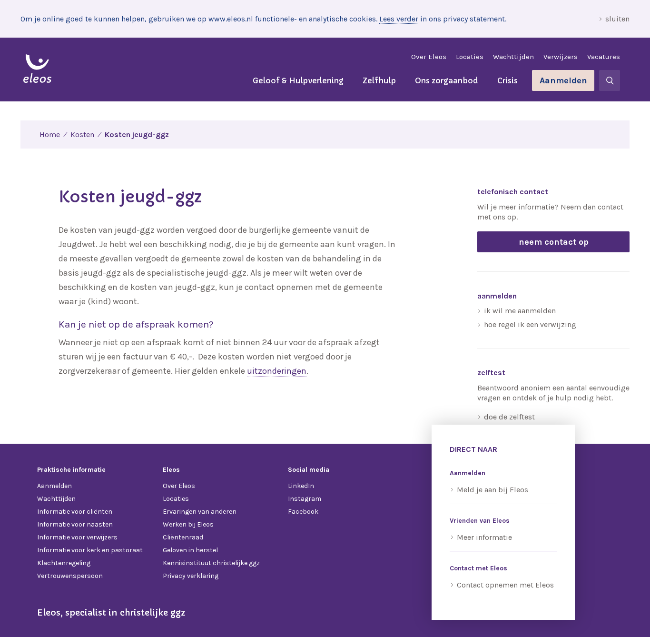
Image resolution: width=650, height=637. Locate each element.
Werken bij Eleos (188, 524)
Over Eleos (428, 56)
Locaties (469, 56)
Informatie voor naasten (75, 524)
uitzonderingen (276, 371)
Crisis (507, 80)
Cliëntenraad (183, 537)
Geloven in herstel (190, 550)
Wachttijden (513, 56)
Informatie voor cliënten (74, 512)
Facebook (303, 512)
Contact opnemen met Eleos (505, 584)
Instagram (304, 499)
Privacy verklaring (190, 576)
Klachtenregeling (63, 563)
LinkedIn (301, 486)
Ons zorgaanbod (446, 80)
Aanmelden (563, 80)
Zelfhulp (379, 80)
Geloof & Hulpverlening (298, 80)
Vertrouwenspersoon (70, 576)
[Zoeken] (609, 80)
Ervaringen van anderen (199, 512)
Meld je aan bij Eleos (492, 489)
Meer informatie (484, 537)
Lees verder (398, 18)
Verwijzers (560, 56)
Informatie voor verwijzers (77, 537)
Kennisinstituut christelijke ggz (211, 563)
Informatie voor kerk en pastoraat (90, 550)
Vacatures (603, 56)
